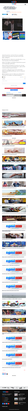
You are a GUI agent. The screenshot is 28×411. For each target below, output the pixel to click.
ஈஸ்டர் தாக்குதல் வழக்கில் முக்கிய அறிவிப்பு (7, 135)
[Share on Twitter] (4, 14)
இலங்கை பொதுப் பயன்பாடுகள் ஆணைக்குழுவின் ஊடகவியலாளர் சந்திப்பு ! (10, 290)
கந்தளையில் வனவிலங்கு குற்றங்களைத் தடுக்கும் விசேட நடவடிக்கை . (10, 350)
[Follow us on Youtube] (7, 374)
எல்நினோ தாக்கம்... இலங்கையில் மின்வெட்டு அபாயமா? (8, 196)
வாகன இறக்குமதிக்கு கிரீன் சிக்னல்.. (6, 118)
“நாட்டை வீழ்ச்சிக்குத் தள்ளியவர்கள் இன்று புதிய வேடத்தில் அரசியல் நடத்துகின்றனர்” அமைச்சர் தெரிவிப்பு (13, 324)
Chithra (3, 17)
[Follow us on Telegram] (2, 374)
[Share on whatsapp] (2, 14)
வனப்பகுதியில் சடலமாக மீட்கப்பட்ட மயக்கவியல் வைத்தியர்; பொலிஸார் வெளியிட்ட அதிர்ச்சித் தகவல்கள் (13, 315)
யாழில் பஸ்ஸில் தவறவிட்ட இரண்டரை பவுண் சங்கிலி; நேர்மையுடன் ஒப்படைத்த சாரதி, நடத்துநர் (12, 273)
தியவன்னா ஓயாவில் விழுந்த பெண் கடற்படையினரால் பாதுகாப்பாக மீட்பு (10, 282)
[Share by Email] (7, 14)
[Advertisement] (14, 47)
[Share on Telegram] (6, 14)
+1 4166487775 (6, 397)
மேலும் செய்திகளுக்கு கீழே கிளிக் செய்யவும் (11, 88)
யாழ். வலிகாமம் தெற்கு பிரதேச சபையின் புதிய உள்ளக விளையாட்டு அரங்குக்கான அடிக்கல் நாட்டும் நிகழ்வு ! (14, 213)
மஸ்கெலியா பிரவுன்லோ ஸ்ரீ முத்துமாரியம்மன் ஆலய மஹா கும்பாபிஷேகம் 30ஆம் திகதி (11, 342)
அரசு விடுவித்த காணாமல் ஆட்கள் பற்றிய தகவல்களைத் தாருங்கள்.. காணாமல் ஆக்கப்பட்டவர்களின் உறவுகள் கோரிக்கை (13, 127)
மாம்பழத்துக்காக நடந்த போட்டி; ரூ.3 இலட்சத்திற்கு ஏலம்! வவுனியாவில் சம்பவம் (11, 265)
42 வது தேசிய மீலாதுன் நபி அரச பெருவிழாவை (7, 239)
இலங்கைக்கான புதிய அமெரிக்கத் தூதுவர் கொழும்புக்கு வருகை (9, 187)
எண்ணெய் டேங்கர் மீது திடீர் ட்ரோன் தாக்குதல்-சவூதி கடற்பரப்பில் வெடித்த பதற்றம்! (11, 367)
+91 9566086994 (6, 400)
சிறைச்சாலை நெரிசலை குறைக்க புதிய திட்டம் (7, 179)
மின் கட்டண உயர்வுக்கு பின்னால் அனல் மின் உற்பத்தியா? (8, 145)
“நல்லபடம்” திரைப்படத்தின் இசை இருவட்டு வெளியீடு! (8, 204)
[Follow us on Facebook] (3, 374)
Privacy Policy (3, 396)
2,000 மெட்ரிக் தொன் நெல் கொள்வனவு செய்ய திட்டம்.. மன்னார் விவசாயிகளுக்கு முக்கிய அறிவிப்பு (13, 162)
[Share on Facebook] (3, 14)
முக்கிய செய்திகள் (8, 92)
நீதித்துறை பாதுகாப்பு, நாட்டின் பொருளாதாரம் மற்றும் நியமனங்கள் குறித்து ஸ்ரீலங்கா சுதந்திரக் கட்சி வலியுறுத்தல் (13, 248)
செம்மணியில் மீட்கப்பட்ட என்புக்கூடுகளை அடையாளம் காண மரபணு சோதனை (11, 307)
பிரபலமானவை (19, 92)
